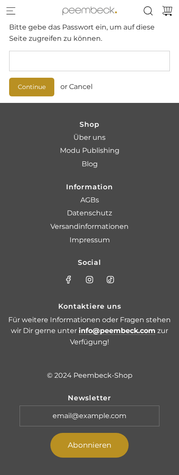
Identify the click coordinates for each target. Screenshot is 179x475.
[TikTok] (110, 279)
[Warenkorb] (167, 10)
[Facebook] (68, 279)
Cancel (81, 86)
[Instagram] (89, 279)
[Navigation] (11, 11)
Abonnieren (89, 445)
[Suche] (148, 10)
